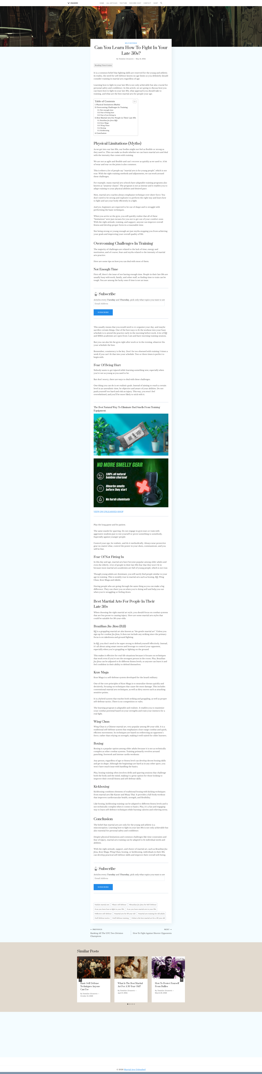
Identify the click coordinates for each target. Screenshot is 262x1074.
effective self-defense (103, 914)
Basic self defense (119, 905)
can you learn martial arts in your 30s (141, 909)
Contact (147, 3)
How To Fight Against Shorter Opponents (152, 931)
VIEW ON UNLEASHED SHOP (108, 512)
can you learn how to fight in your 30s (109, 909)
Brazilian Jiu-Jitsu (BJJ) (108, 120)
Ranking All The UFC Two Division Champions (106, 933)
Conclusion (101, 133)
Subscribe (103, 312)
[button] (161, 3)
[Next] (181, 979)
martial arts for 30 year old (124, 914)
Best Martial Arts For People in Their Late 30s (116, 118)
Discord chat (135, 3)
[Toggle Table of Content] (133, 101)
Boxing (103, 128)
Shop (156, 3)
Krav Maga (104, 123)
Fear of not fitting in (108, 115)
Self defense (131, 43)
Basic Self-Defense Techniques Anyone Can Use (90, 986)
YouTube (123, 3)
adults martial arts (102, 905)
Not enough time (106, 110)
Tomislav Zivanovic (126, 59)
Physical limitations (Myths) (108, 105)
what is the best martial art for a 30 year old (148, 918)
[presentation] (93, 967)
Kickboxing (105, 130)
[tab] (127, 1004)
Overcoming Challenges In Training (112, 107)
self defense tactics (102, 918)
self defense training (120, 918)
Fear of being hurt (107, 113)
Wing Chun (105, 125)
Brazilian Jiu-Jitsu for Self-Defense (142, 905)
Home (102, 3)
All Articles (112, 3)
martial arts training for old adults (151, 914)
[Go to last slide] (80, 979)
